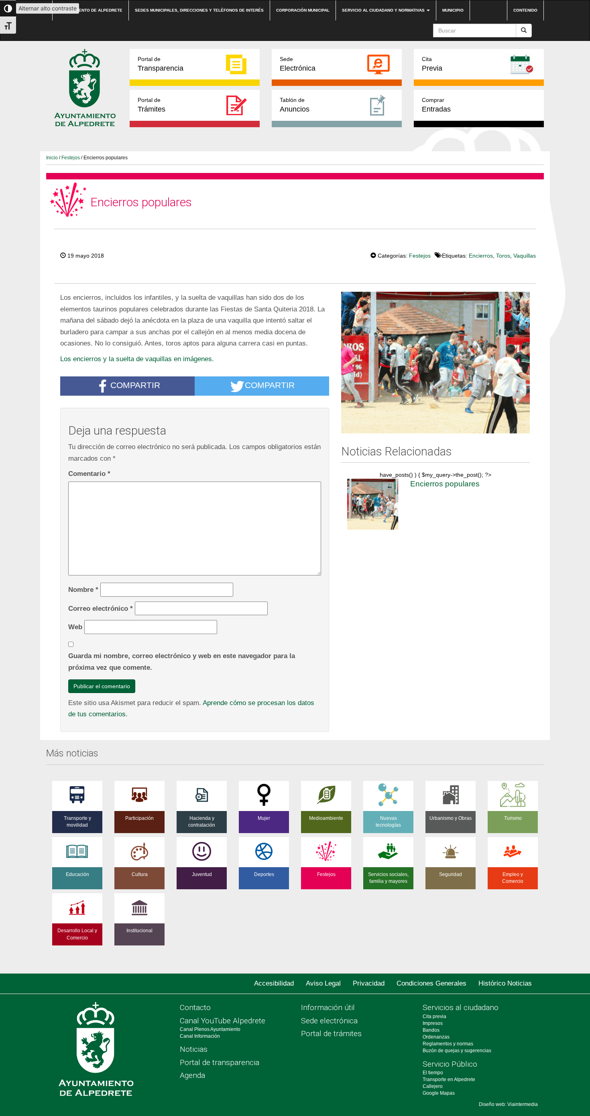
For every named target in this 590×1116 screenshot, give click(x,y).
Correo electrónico (100, 608)
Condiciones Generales (431, 983)
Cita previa (434, 1016)
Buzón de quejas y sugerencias (457, 1050)
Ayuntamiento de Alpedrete (90, 10)
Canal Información (200, 1036)
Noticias (194, 1049)
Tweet (346, 255)
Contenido (525, 10)
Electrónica (297, 64)
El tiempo (433, 1072)
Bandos (431, 1030)
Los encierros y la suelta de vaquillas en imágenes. (137, 359)
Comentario (89, 474)
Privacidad (369, 983)
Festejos (70, 158)
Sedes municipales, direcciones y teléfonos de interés (199, 10)
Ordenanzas (436, 1037)
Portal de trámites (331, 1033)
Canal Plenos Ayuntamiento (210, 1029)
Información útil (328, 1007)
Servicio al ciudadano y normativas (384, 10)
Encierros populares (445, 484)
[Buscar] (524, 30)
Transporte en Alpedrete (449, 1079)
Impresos (433, 1023)
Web (75, 627)
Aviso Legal (323, 983)
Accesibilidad (274, 983)
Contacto (195, 1007)
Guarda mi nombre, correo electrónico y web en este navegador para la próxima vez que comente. (181, 661)
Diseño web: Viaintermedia (508, 1104)
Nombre (83, 589)
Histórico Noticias (505, 983)
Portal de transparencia (219, 1062)
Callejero (433, 1086)
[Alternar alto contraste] (8, 8)
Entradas (436, 105)
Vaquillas (524, 255)
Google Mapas (439, 1093)
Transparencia (160, 64)
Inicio (52, 158)
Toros (503, 255)
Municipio (453, 10)
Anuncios (294, 105)
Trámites (151, 105)
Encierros (481, 255)
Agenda (192, 1075)
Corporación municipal (303, 10)
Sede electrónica (329, 1020)
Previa (432, 64)
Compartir (135, 385)
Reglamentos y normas (448, 1044)
